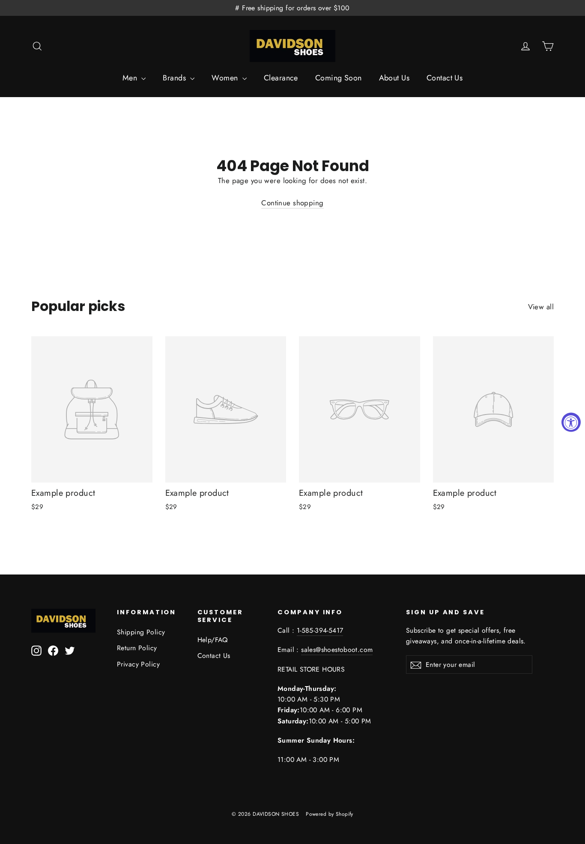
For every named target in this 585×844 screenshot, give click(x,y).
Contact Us (445, 77)
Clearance (281, 77)
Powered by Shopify (329, 814)
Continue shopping (292, 203)
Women (226, 77)
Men (131, 77)
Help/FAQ (212, 640)
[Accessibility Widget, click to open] (571, 422)
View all (541, 307)
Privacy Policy (138, 664)
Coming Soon (338, 77)
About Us (394, 77)
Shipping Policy (141, 632)
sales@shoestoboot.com (337, 649)
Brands (175, 77)
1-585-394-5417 (320, 630)
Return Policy (137, 648)
